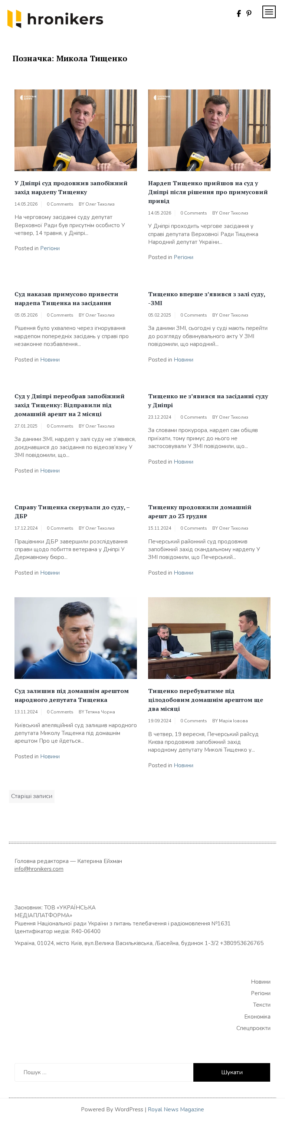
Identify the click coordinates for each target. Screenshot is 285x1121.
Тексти (262, 1005)
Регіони (50, 248)
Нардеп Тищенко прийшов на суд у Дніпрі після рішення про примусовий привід (208, 192)
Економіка (257, 1016)
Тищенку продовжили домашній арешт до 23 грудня (200, 511)
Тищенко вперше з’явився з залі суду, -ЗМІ (206, 298)
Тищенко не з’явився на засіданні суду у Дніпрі (208, 400)
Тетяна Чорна (100, 712)
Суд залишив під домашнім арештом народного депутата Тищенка (71, 695)
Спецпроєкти (253, 1028)
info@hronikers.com (38, 869)
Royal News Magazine (176, 1109)
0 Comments (60, 204)
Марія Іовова (233, 721)
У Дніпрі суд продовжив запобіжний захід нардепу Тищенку (71, 187)
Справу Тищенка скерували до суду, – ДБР (72, 511)
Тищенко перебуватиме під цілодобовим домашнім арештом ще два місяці (205, 700)
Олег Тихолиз (100, 204)
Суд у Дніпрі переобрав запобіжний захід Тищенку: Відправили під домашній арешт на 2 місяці (69, 405)
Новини (50, 359)
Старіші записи (31, 796)
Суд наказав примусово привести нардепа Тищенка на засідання (66, 298)
